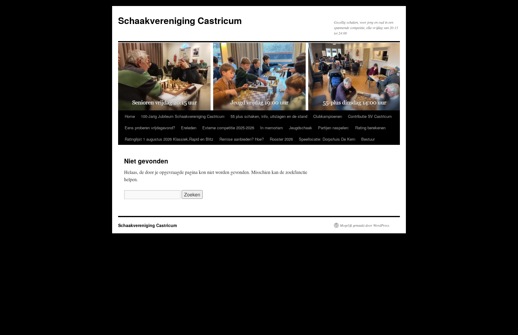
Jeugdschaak (300, 127)
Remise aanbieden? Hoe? (241, 139)
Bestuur (368, 139)
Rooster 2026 (281, 139)
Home (130, 116)
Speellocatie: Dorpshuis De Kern (327, 139)
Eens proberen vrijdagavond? (150, 127)
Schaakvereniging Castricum (180, 20)
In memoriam (271, 127)
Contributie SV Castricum (370, 116)
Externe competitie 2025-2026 (228, 127)
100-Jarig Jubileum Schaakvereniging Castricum (183, 116)
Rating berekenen (370, 127)
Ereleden (188, 127)
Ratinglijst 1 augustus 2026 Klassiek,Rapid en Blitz (169, 139)
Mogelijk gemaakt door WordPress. (365, 225)
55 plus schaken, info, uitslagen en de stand (269, 116)
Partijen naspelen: (333, 127)
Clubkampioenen (327, 116)
